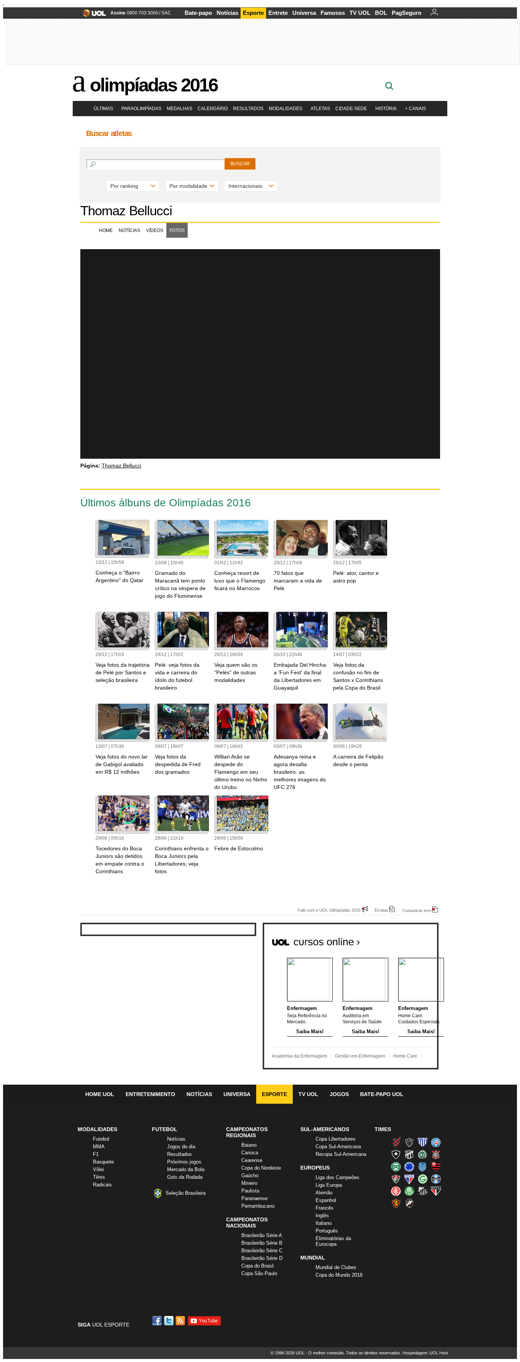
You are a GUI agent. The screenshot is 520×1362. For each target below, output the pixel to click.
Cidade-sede (351, 108)
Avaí (422, 1142)
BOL (381, 13)
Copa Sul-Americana (338, 1146)
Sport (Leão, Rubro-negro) (396, 1203)
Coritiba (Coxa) (396, 1166)
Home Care (405, 1056)
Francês (324, 1208)
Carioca (249, 1153)
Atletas (320, 108)
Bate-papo (198, 13)
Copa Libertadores (336, 1139)
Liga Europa (329, 1185)
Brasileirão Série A (261, 1235)
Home (106, 230)
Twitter (169, 1320)
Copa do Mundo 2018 (339, 1275)
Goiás (422, 1179)
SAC (166, 13)
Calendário (213, 108)
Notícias (227, 13)
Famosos (333, 13)
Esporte (253, 13)
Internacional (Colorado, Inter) (396, 1191)
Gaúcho (249, 1175)
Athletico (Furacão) (396, 1142)
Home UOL (99, 1094)
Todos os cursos (412, 939)
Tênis (99, 1177)
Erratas (381, 910)
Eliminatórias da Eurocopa (333, 1241)
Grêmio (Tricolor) (436, 1179)
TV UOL (359, 13)
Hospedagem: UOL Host (425, 1353)
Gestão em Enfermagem (360, 1056)
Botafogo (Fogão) (396, 1154)
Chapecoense (422, 1154)
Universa (304, 13)
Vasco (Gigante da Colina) (409, 1203)
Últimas (103, 108)
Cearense (251, 1160)
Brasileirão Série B (261, 1243)
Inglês (322, 1215)
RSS (181, 1320)
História (386, 108)
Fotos (177, 230)
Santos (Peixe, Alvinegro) (422, 1191)
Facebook (158, 1320)
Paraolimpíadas (141, 108)
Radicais (102, 1185)
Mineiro (249, 1183)
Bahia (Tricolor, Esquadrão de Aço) (436, 1142)
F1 (96, 1154)
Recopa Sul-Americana (341, 1154)
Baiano (249, 1145)
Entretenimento (150, 1094)
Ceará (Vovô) (409, 1154)
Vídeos (154, 230)
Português (327, 1231)
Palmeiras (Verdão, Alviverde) (409, 1191)
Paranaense (254, 1198)
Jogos (339, 1094)
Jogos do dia (181, 1146)
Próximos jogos (184, 1162)
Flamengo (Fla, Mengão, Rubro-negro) (436, 1166)
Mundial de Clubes (336, 1267)
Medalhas (179, 108)
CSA (422, 1166)
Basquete (103, 1162)
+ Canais (415, 108)
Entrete (278, 13)
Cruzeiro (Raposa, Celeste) (409, 1166)
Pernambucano (257, 1206)
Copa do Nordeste (261, 1168)
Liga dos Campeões (337, 1177)
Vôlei (98, 1169)
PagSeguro (406, 13)
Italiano (324, 1223)
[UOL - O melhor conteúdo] (91, 15)
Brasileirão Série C (261, 1250)
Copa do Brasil (257, 1266)
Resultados (248, 108)
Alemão (324, 1193)
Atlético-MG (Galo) (409, 1142)
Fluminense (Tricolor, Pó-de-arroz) (396, 1179)
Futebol (101, 1139)
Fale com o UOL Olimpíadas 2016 (329, 910)
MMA (99, 1146)
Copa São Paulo (259, 1273)
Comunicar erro (416, 910)
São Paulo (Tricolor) (436, 1191)
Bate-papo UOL (382, 1094)
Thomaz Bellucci (126, 210)
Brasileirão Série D (261, 1258)
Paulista (250, 1191)
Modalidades (285, 108)
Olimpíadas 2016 (153, 85)
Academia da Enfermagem (299, 1056)
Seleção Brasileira (186, 1193)
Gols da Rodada (185, 1177)
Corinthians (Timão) (436, 1154)
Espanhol (326, 1200)
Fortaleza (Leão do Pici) (409, 1179)
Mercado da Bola (185, 1169)
